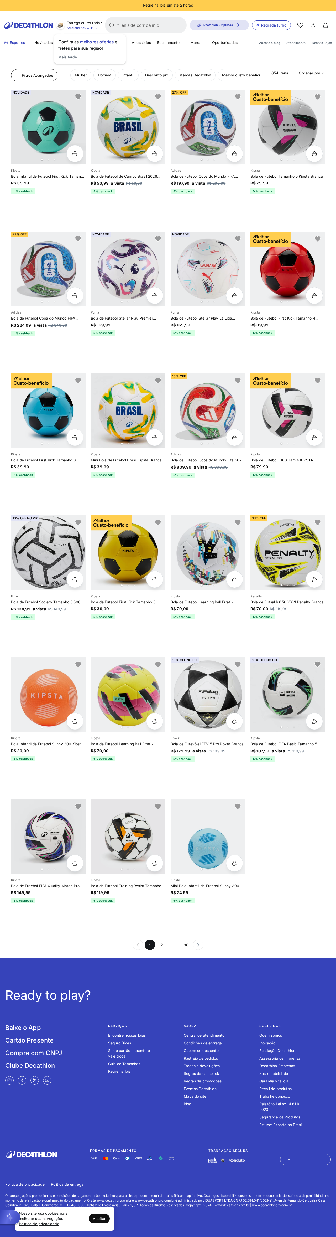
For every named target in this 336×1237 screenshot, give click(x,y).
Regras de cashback (201, 1073)
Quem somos (270, 1035)
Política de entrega (67, 1184)
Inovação (267, 1043)
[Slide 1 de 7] (48, 269)
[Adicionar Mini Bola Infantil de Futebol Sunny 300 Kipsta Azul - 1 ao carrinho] (234, 863)
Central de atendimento (204, 1035)
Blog (187, 1104)
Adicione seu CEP (80, 28)
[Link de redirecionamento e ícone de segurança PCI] (223, 1160)
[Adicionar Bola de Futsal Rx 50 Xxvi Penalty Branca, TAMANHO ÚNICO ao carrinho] (314, 579)
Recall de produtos (275, 1088)
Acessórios (141, 42)
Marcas (196, 42)
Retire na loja (119, 1071)
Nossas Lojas (322, 43)
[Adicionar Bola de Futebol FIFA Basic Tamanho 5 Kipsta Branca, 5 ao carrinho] (314, 721)
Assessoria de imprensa (280, 1058)
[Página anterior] (138, 945)
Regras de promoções (203, 1081)
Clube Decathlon (30, 1065)
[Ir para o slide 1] (42, 159)
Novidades (43, 42)
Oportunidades (225, 42)
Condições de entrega (203, 1043)
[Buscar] (112, 25)
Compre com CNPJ (33, 1053)
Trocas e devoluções (202, 1066)
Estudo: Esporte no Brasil (280, 1124)
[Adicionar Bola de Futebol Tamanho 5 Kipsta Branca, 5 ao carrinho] (314, 153)
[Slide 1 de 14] (128, 694)
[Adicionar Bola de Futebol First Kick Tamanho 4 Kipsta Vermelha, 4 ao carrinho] (314, 295)
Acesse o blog (269, 43)
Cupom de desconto (201, 1050)
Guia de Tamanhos (124, 1063)
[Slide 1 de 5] (48, 127)
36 (186, 945)
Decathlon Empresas (277, 1066)
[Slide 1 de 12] (208, 410)
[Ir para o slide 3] (54, 159)
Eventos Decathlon (200, 1088)
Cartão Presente (29, 1040)
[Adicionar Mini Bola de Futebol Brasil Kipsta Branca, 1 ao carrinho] (154, 437)
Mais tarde (67, 57)
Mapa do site (195, 1096)
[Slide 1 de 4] (287, 127)
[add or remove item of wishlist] (78, 97)
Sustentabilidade (273, 1073)
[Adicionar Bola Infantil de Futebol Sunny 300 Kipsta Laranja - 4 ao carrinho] (74, 721)
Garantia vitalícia (273, 1081)
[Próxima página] (198, 945)
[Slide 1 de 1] (208, 694)
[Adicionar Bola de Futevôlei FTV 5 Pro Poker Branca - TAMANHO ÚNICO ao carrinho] (234, 721)
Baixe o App (23, 1027)
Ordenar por (309, 73)
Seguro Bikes (119, 1043)
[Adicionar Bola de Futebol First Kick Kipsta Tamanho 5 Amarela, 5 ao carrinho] (154, 579)
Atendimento (296, 43)
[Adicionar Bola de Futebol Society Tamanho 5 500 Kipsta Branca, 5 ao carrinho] (74, 579)
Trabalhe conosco (274, 1096)
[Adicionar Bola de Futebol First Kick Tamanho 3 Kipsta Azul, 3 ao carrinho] (74, 437)
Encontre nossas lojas (127, 1035)
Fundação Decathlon (277, 1050)
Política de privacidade (25, 1184)
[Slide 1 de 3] (128, 269)
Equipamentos (169, 42)
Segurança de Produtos (279, 1117)
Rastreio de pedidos (201, 1058)
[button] (10, 1217)
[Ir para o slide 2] (48, 159)
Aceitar (99, 1218)
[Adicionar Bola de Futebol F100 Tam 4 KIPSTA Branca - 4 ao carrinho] (314, 437)
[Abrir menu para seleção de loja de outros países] (305, 1159)
